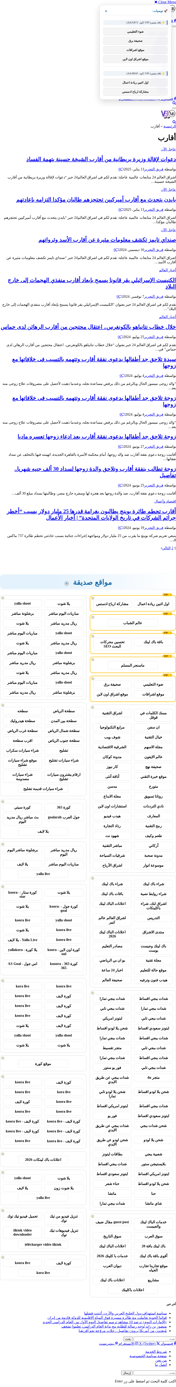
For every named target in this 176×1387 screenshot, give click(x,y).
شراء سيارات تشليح (64, 760)
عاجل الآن (168, 149)
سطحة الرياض (64, 711)
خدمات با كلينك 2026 (112, 1256)
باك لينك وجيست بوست (153, 948)
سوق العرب (153, 1236)
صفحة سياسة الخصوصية (148, 1356)
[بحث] (174, 103)
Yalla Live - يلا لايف (22, 940)
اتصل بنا (161, 1365)
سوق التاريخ (112, 1236)
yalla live (43, 874)
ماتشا (112, 1193)
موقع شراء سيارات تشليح (22, 762)
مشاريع (153, 1280)
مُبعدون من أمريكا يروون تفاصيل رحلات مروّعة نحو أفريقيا (123, 1331)
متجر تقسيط (112, 1048)
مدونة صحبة (153, 855)
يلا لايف (43, 831)
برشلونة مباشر (22, 613)
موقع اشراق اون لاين (112, 694)
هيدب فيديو (112, 816)
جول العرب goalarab (64, 817)
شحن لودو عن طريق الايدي (112, 1142)
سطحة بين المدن (64, 721)
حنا (153, 1193)
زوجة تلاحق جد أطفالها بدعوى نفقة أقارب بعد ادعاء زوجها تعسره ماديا (97, 436)
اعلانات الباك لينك (112, 904)
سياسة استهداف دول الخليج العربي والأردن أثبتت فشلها (125, 1313)
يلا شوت (64, 604)
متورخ (153, 786)
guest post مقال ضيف (112, 1222)
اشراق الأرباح (112, 865)
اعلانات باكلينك (133, 1290)
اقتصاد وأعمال (165, 501)
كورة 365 (64, 807)
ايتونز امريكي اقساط (112, 1106)
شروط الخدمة (156, 1352)
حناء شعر (112, 1184)
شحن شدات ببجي (153, 1126)
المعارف (153, 816)
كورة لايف (63, 996)
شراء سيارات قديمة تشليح (43, 789)
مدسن (112, 786)
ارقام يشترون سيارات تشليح (63, 777)
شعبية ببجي (153, 1154)
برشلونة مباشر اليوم (22, 850)
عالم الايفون (153, 757)
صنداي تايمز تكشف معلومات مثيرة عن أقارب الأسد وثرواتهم (107, 240)
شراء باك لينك (153, 884)
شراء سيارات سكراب (22, 750)
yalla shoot (22, 603)
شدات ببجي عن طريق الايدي (112, 1080)
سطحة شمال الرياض (64, 731)
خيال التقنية (153, 737)
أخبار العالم (167, 270)
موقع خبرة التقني (153, 776)
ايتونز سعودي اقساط (153, 1028)
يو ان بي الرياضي (112, 960)
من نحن (161, 1360)
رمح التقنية (153, 826)
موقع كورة (43, 1064)
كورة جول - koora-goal (64, 908)
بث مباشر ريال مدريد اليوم (22, 819)
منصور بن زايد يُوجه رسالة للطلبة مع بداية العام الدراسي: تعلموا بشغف (114, 1326)
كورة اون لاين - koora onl (63, 952)
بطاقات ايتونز (112, 1154)
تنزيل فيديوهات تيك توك (64, 1233)
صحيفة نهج (153, 767)
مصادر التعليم (112, 946)
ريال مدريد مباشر (64, 623)
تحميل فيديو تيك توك (22, 1216)
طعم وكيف (153, 836)
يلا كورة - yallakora (22, 950)
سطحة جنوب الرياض (64, 740)
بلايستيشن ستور (153, 1164)
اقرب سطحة (22, 740)
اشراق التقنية (112, 713)
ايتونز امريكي (112, 1018)
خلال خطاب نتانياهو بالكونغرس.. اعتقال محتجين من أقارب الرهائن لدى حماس (88, 327)
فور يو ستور (112, 1068)
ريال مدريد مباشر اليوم (64, 852)
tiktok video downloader (22, 1232)
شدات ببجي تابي (112, 1008)
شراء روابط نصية (153, 894)
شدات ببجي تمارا (112, 999)
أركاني (153, 846)
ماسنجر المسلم (133, 665)
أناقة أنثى (112, 776)
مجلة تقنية (153, 960)
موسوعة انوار (153, 865)
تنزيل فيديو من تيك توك (64, 1218)
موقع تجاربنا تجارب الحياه (153, 1268)
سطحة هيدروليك (22, 721)
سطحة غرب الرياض (23, 731)
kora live (22, 986)
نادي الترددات (153, 806)
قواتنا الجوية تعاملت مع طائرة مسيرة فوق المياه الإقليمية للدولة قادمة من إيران (107, 1318)
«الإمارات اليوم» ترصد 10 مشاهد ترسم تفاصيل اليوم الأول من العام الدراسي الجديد (105, 1322)
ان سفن (153, 727)
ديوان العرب (112, 1266)
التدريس (153, 918)
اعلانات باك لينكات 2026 (43, 1160)
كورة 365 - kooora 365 (64, 966)
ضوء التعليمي (153, 684)
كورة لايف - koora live (63, 1121)
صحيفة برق (112, 684)
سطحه (22, 711)
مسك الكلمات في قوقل (153, 715)
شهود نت (112, 836)
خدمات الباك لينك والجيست (153, 1224)
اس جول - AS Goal (22, 964)
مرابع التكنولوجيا (112, 727)
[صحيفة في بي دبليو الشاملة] (168, 118)
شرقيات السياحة (112, 855)
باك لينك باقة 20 (153, 1246)
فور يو (112, 1116)
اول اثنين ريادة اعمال (153, 604)
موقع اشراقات (153, 694)
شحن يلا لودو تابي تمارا (112, 1094)
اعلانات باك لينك (112, 1280)
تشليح (63, 750)
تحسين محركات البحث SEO (112, 644)
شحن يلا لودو (153, 1140)
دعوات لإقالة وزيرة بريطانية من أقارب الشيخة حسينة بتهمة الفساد (101, 159)
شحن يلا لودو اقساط (112, 1028)
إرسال (127, 1373)
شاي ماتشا (153, 1203)
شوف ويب (112, 737)
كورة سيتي (22, 807)
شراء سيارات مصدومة (22, 777)
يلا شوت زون (64, 1188)
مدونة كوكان (112, 757)
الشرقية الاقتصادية (112, 747)
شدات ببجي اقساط (153, 999)
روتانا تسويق (153, 796)
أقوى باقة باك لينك (153, 1256)
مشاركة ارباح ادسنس (112, 604)
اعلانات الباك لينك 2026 (112, 934)
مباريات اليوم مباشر (64, 613)
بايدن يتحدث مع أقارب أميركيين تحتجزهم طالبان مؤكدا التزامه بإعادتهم (96, 200)
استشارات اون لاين (112, 806)
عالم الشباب (132, 623)
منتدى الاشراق (153, 932)
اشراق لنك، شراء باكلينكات (153, 906)
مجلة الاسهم (153, 747)
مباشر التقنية (112, 846)
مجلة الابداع (112, 796)
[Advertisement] (132, 558)
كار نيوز (112, 767)
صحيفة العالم (112, 980)
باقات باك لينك (112, 894)
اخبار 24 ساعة (112, 970)
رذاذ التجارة (112, 826)
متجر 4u (153, 1077)
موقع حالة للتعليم (153, 970)
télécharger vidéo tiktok (43, 1244)
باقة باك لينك (153, 642)
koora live (22, 920)
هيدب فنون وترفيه (153, 980)
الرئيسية (169, 126)
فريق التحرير (153, 169)
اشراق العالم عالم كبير (112, 920)
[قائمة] (174, 26)
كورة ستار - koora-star (22, 894)
